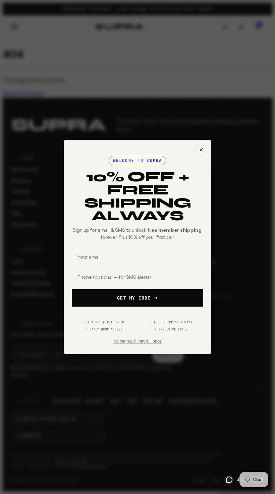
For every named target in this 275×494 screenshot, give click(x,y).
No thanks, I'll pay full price (137, 341)
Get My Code (134, 298)
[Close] (201, 150)
